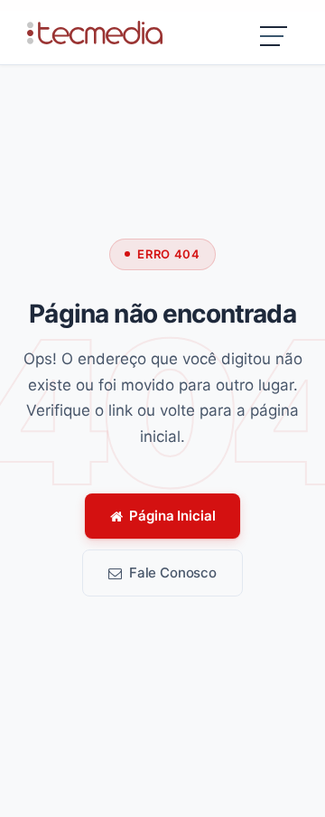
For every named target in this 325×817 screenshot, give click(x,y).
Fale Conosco (173, 572)
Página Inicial (172, 515)
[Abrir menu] (274, 39)
